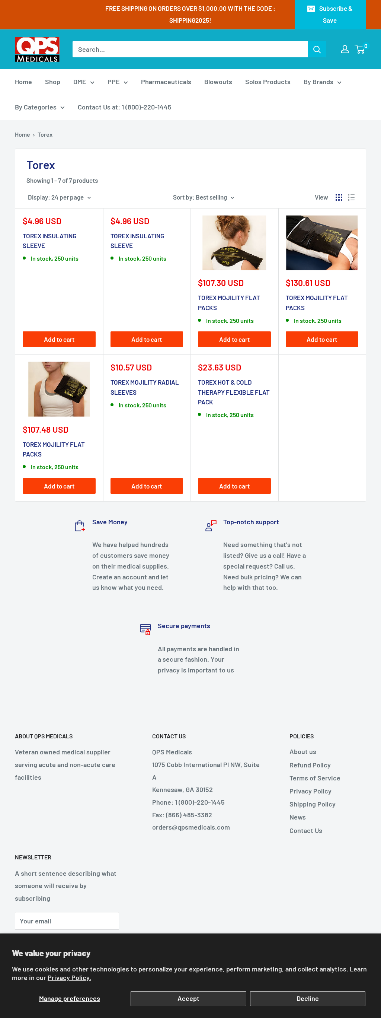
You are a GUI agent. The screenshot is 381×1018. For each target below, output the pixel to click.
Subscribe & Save (336, 14)
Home (23, 81)
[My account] (345, 49)
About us (302, 751)
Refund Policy (310, 765)
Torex (45, 134)
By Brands (318, 81)
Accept (188, 998)
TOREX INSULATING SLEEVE (49, 240)
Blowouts (218, 81)
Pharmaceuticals (166, 81)
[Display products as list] (351, 197)
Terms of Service (314, 778)
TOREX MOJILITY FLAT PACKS (229, 302)
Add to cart (59, 339)
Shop (52, 81)
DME (79, 81)
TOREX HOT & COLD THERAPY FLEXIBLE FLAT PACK (234, 391)
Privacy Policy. (69, 977)
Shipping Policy (312, 804)
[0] (360, 49)
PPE (114, 81)
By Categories (36, 107)
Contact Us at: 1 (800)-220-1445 (125, 107)
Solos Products (268, 81)
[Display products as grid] (339, 197)
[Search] (317, 49)
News (297, 817)
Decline (308, 998)
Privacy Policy (310, 791)
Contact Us (305, 830)
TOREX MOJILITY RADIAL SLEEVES (145, 386)
